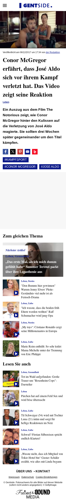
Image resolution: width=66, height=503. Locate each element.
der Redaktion (53, 52)
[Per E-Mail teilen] (27, 151)
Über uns (24, 471)
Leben (6, 102)
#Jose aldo (50, 166)
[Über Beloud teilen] (35, 151)
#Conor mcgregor (20, 166)
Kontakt (43, 471)
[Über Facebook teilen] (5, 151)
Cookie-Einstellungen (46, 477)
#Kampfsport (16, 159)
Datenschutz (27, 477)
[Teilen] (20, 151)
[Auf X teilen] (13, 151)
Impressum (14, 477)
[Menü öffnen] (5, 5)
